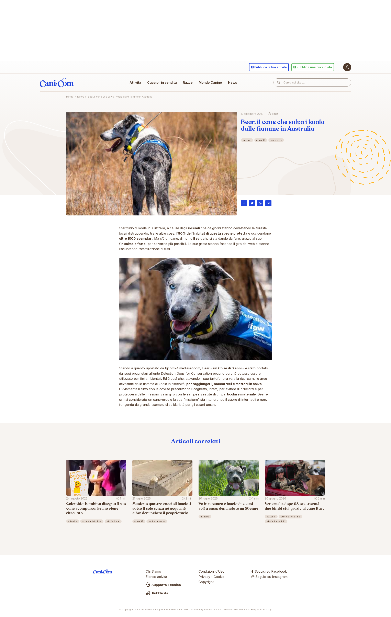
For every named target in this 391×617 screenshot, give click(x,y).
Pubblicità (159, 593)
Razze (188, 82)
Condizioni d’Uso (211, 571)
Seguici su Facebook (270, 571)
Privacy (204, 577)
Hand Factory (264, 609)
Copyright (206, 582)
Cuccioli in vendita (162, 82)
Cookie (219, 577)
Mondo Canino (210, 82)
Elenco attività (156, 577)
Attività (135, 82)
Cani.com (57, 82)
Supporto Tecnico (166, 585)
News (232, 82)
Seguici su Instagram (271, 577)
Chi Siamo (153, 571)
